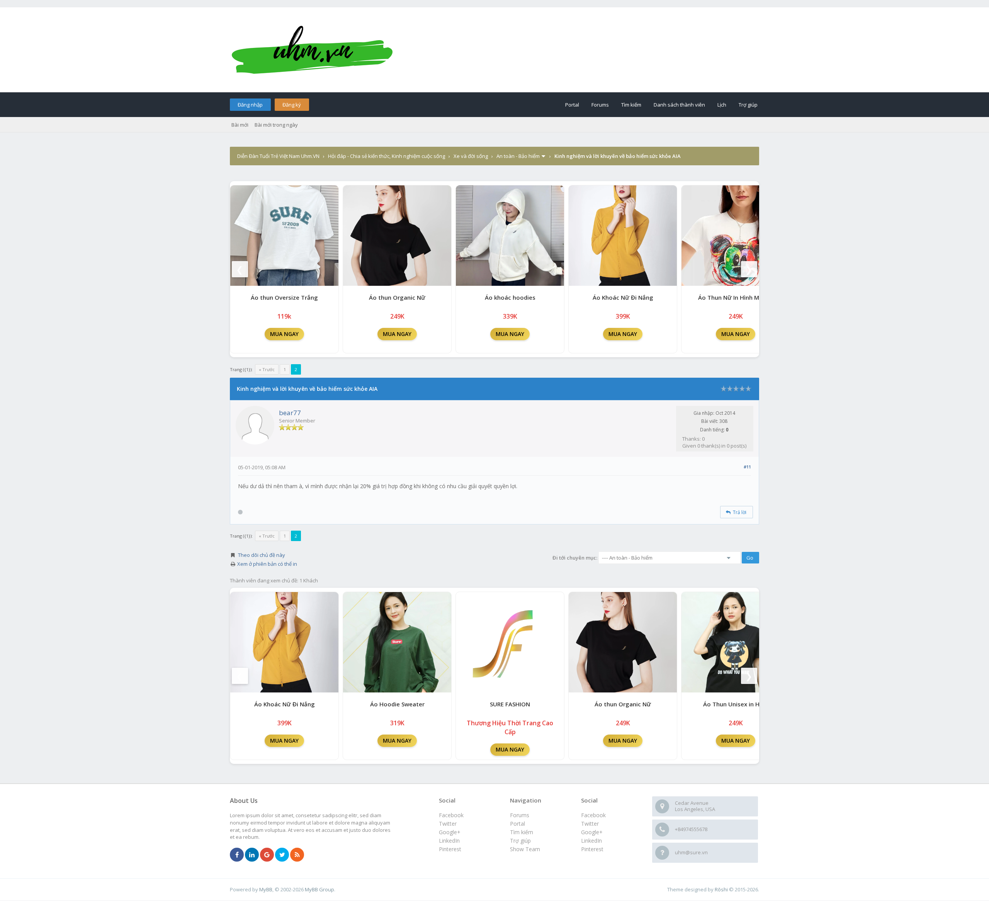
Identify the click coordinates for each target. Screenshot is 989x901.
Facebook (593, 815)
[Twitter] (282, 855)
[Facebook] (237, 855)
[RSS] (297, 855)
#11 (747, 467)
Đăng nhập (250, 104)
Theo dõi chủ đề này (261, 554)
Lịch (721, 104)
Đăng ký (291, 104)
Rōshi (721, 889)
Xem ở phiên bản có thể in (267, 563)
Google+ (592, 832)
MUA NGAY (284, 334)
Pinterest (592, 849)
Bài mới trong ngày (276, 124)
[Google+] (267, 855)
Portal (572, 104)
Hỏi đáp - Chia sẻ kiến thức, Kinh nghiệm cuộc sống (386, 156)
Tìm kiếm (631, 104)
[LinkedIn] (252, 855)
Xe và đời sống (471, 156)
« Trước (267, 369)
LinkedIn (591, 840)
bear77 (290, 412)
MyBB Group (319, 889)
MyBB (265, 889)
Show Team (525, 849)
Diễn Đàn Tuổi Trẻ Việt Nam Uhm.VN (278, 156)
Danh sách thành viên (679, 104)
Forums (600, 104)
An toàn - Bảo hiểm (518, 156)
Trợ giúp (748, 104)
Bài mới (239, 124)
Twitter (590, 823)
